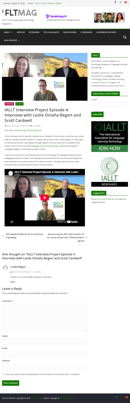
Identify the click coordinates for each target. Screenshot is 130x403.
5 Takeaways (86, 32)
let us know (102, 199)
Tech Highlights (51, 32)
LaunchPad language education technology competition (45, 146)
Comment (7, 301)
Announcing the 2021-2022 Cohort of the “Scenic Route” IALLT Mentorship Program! (65, 237)
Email (4, 348)
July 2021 (19, 104)
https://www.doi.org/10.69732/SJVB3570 (25, 130)
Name (5, 336)
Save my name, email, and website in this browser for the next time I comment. (42, 374)
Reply (12, 281)
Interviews (34, 32)
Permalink (36, 272)
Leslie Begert (18, 266)
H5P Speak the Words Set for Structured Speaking (24, 236)
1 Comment (36, 126)
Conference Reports (106, 32)
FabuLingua (78, 139)
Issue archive (10, 40)
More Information (67, 398)
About (7, 32)
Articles (21, 32)
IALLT (109, 73)
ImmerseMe (59, 136)
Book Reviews (69, 32)
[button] (11, 32)
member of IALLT (100, 82)
